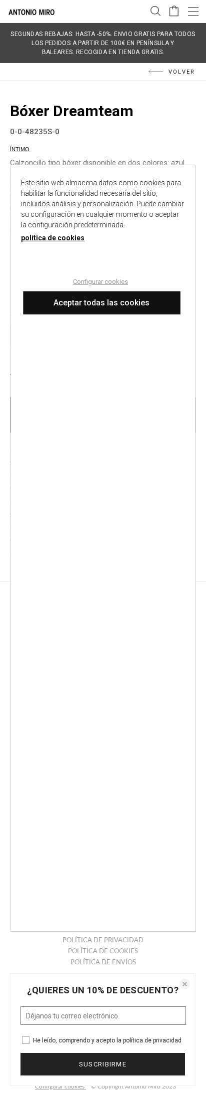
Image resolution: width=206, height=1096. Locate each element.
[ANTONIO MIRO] (31, 13)
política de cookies (52, 237)
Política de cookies (103, 951)
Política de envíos (103, 962)
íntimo (20, 149)
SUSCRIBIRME (102, 1064)
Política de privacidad (103, 940)
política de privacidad (152, 1040)
